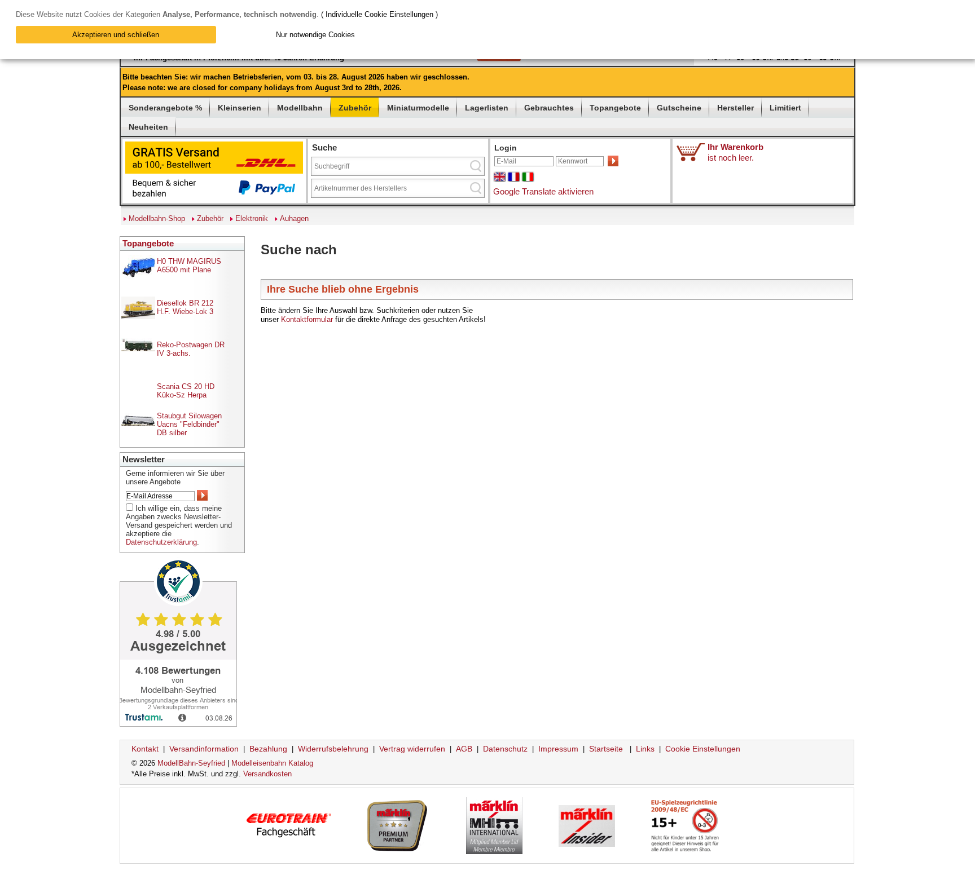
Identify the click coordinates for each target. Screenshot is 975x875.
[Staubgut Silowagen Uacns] (138, 423)
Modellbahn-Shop (157, 218)
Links (645, 748)
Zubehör (355, 107)
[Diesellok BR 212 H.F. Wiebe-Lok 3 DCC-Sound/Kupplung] (138, 316)
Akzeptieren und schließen (115, 34)
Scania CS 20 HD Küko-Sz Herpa (185, 390)
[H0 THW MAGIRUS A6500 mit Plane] (138, 277)
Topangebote (615, 107)
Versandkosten (267, 774)
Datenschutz (505, 748)
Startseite (606, 748)
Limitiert (785, 107)
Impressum (558, 748)
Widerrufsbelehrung (333, 748)
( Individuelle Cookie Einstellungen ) (379, 14)
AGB (464, 748)
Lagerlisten (486, 107)
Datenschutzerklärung (161, 542)
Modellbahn (300, 107)
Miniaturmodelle (418, 107)
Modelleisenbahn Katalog (272, 763)
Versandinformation (204, 748)
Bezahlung (268, 748)
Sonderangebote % (165, 107)
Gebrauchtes (549, 107)
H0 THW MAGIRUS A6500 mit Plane (189, 265)
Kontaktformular (307, 319)
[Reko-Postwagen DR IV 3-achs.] (138, 348)
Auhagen (294, 218)
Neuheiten (148, 126)
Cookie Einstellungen (702, 748)
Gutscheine (679, 107)
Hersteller (735, 107)
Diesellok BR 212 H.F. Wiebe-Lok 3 (185, 307)
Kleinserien (239, 107)
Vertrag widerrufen (412, 748)
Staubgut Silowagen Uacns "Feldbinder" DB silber (189, 424)
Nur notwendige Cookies (315, 34)
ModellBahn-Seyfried (191, 763)
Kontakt (145, 748)
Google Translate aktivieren (543, 191)
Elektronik (251, 218)
